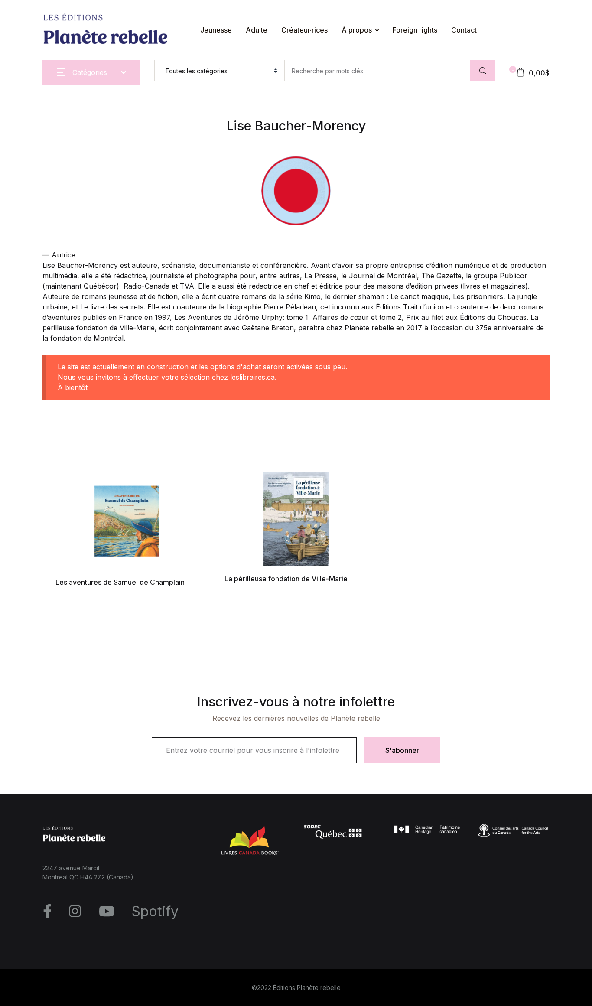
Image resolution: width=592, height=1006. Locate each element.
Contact (26, 165)
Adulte (256, 30)
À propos (28, 120)
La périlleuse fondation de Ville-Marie (286, 578)
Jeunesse (216, 30)
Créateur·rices (304, 30)
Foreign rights (35, 142)
